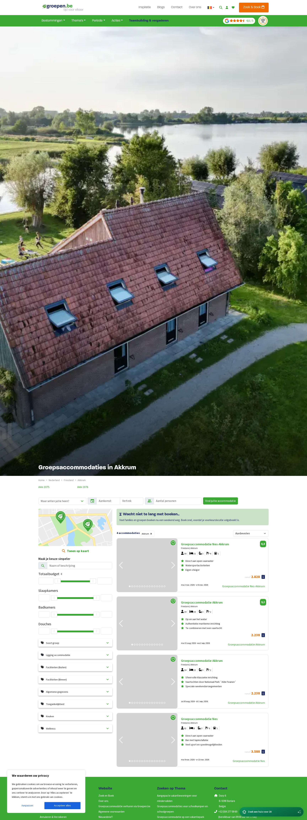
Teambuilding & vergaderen (149, 20)
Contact (176, 7)
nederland (54, 480)
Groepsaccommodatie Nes (249, 761)
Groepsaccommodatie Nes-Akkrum (243, 586)
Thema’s (77, 20)
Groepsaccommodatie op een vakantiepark (180, 817)
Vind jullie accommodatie (220, 501)
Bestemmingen (52, 20)
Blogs (161, 7)
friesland (69, 480)
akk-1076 (82, 487)
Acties (116, 20)
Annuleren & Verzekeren (53, 817)
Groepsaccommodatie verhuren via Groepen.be (124, 806)
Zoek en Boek (106, 796)
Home (41, 480)
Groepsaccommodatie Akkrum (246, 645)
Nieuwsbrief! (105, 817)
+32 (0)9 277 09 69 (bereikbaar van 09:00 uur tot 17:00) (237, 814)
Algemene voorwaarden (111, 812)
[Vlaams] (211, 8)
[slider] (58, 581)
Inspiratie (145, 7)
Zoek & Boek (252, 7)
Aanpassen (27, 805)
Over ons (195, 7)
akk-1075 (43, 487)
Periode (97, 20)
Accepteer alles (62, 805)
